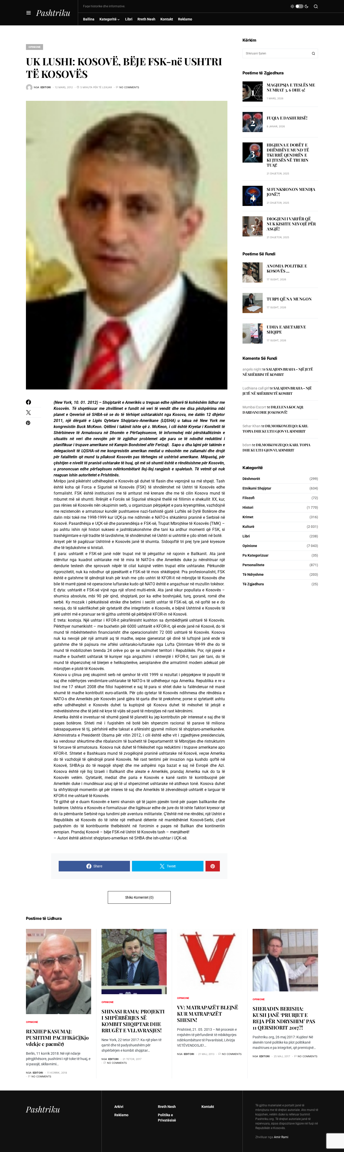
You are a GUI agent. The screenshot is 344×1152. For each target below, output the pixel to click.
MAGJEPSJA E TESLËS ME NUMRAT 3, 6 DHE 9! (291, 87)
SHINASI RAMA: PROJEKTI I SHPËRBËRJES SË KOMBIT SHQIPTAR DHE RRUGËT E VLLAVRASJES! (133, 1021)
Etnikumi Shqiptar (257, 488)
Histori (248, 507)
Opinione (34, 46)
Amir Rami (281, 1137)
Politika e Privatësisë (167, 1117)
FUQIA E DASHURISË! (287, 117)
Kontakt (207, 1107)
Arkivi (118, 1107)
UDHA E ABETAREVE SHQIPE (286, 329)
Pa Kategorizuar (255, 555)
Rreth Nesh (167, 1107)
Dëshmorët (251, 479)
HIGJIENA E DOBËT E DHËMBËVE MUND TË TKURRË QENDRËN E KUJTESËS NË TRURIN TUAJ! (288, 155)
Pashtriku (53, 12)
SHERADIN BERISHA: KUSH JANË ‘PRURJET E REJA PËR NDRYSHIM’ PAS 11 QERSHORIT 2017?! (284, 1018)
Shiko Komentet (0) (139, 897)
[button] (28, 12)
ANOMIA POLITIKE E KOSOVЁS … (287, 268)
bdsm (247, 445)
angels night (252, 369)
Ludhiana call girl (256, 388)
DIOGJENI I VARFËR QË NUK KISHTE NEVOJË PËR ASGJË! (291, 223)
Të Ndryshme (253, 574)
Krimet (248, 517)
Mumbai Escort (254, 407)
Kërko (313, 53)
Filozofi (249, 498)
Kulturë (248, 527)
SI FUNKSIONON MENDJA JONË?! (291, 192)
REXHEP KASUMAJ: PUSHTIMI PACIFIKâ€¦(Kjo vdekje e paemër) (57, 1037)
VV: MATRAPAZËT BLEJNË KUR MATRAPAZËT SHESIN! (207, 1013)
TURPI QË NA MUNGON (289, 299)
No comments (129, 87)
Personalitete (253, 565)
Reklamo (121, 1115)
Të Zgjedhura (253, 584)
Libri (246, 536)
